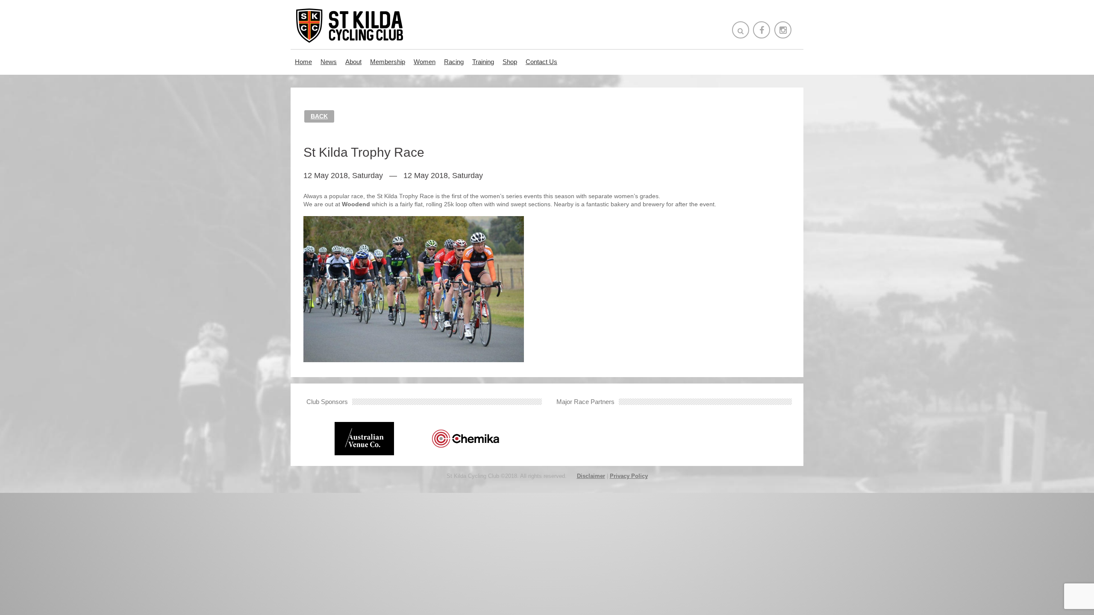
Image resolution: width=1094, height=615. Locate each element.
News (329, 61)
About (353, 61)
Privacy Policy (629, 476)
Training (483, 61)
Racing (454, 61)
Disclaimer (591, 476)
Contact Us (541, 61)
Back (319, 116)
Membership (387, 61)
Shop (510, 61)
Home (303, 61)
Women (424, 61)
